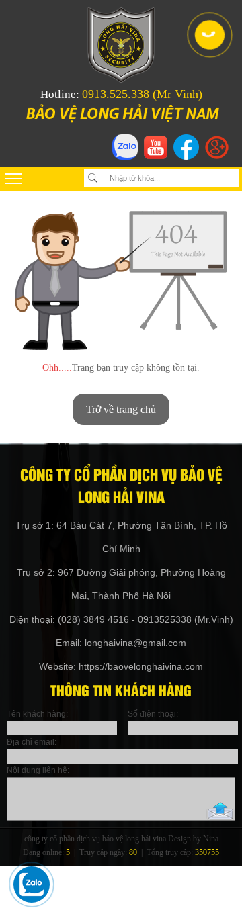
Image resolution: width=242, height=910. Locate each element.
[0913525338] (208, 33)
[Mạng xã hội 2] (155, 155)
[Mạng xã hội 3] (186, 159)
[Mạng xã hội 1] (125, 159)
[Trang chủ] (121, 79)
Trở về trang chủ (121, 409)
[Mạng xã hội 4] (217, 155)
